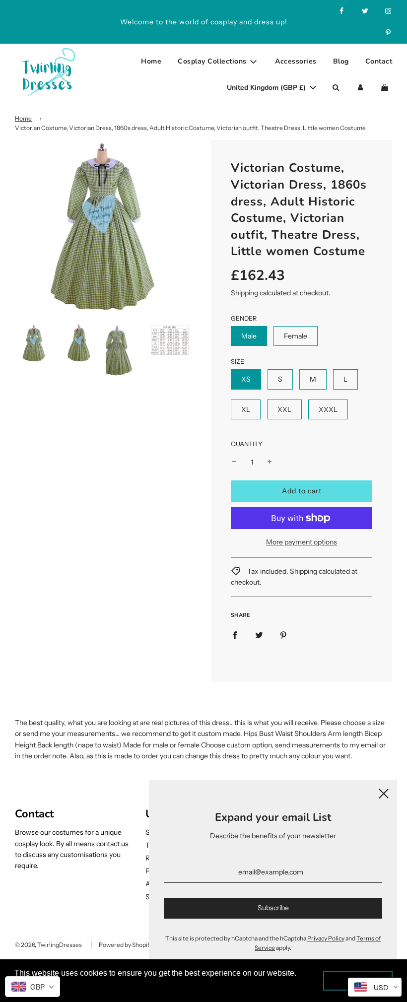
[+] (269, 462)
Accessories (296, 61)
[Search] (335, 88)
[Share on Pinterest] (283, 635)
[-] (234, 462)
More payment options (301, 541)
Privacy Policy (325, 938)
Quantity (247, 444)
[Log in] (360, 88)
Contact (379, 61)
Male (249, 336)
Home (151, 61)
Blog (341, 61)
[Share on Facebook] (234, 635)
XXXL (328, 409)
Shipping (244, 292)
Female (295, 336)
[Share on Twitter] (259, 635)
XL (245, 409)
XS (246, 379)
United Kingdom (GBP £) (267, 87)
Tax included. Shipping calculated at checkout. (294, 577)
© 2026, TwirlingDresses (48, 944)
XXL (284, 409)
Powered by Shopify (125, 944)
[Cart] (386, 88)
